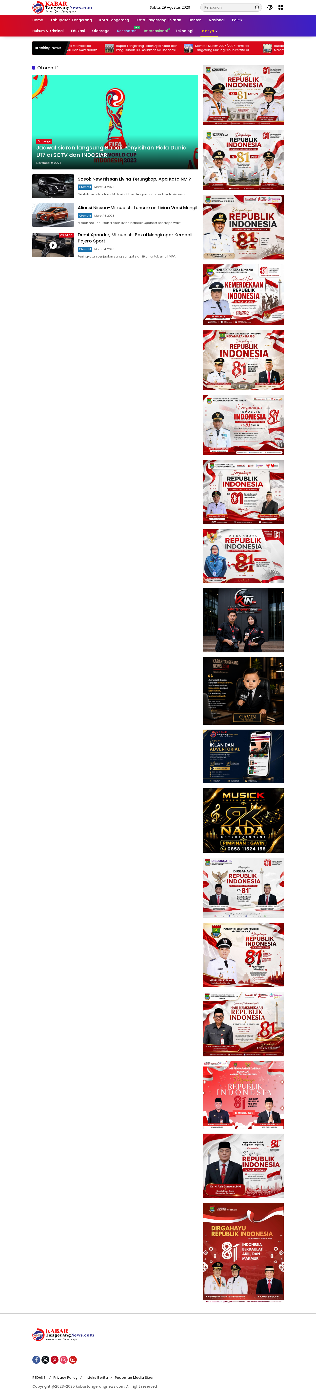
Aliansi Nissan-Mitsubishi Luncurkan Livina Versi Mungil (137, 207)
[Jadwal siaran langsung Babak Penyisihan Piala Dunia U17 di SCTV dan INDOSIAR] (115, 122)
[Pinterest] (55, 1360)
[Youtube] (73, 1360)
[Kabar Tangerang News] (62, 7)
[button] (257, 7)
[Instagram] (64, 1360)
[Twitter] (45, 1360)
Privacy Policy (65, 1377)
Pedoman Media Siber (134, 1377)
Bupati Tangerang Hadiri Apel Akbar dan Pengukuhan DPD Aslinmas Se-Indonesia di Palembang (105, 48)
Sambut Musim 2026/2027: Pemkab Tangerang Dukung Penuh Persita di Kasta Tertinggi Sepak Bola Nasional (181, 48)
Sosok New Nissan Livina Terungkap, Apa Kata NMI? (134, 179)
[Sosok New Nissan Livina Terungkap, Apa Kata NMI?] (53, 186)
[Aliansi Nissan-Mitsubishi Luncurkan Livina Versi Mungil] (53, 215)
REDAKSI (39, 1377)
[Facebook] (36, 1360)
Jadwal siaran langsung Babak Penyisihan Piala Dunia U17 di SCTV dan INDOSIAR (111, 151)
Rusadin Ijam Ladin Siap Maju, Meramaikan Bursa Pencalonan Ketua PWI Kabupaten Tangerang (261, 48)
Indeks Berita (96, 1377)
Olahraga (44, 141)
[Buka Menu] (281, 7)
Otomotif (85, 187)
